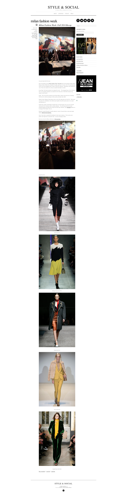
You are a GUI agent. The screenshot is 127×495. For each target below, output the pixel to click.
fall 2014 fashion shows (34, 35)
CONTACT (67, 13)
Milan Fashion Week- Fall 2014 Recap (55, 25)
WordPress (61, 487)
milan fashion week (34, 38)
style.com (69, 107)
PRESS (72, 13)
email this (53, 471)
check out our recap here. (47, 112)
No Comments (34, 33)
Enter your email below (80, 31)
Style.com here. (58, 119)
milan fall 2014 (34, 36)
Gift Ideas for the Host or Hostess (82, 65)
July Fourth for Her (79, 59)
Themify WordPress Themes (67, 487)
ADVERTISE (60, 13)
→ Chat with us (79, 96)
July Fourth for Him (79, 61)
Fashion (36, 31)
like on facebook (42, 471)
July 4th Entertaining (79, 63)
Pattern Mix (78, 67)
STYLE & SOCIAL (63, 7)
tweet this (48, 471)
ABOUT (55, 13)
